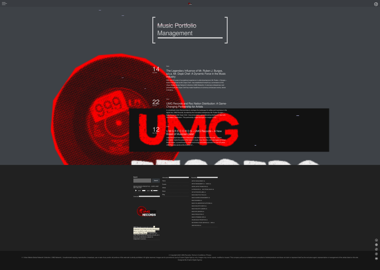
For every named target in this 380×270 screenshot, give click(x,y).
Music (164, 191)
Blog (163, 194)
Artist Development (198, 181)
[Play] (136, 191)
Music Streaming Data (199, 217)
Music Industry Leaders (199, 208)
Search (135, 177)
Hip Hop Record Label (199, 192)
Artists (164, 188)
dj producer (196, 189)
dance (208, 183)
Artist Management (198, 183)
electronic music (208, 189)
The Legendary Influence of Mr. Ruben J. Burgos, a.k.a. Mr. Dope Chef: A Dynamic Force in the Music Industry (196, 73)
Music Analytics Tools (199, 195)
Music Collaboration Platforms (202, 203)
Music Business (197, 200)
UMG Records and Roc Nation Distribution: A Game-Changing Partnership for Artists (196, 104)
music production (198, 214)
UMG (212, 222)
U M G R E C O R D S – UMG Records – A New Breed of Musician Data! (194, 132)
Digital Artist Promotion (200, 186)
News (167, 66)
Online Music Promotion (200, 220)
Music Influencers (198, 211)
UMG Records (196, 225)
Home (164, 181)
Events (164, 184)
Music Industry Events (199, 206)
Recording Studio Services (200, 222)
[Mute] (152, 191)
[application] (146, 191)
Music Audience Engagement (201, 197)
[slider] (143, 190)
